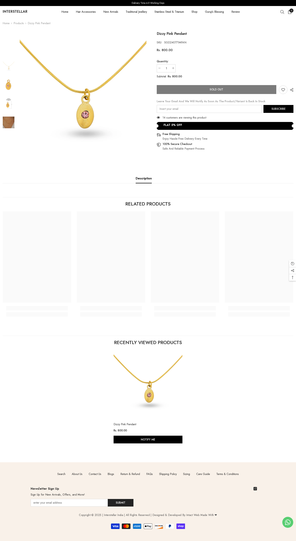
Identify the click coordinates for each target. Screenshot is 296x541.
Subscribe (279, 109)
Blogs (111, 474)
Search (61, 474)
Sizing (186, 474)
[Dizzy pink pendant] (148, 384)
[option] (148, 3)
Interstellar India (113, 515)
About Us (77, 474)
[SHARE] (290, 90)
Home (6, 23)
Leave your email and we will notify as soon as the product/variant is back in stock (211, 101)
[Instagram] (255, 489)
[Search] (282, 12)
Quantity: (163, 61)
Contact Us (95, 474)
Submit (120, 503)
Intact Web (193, 515)
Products (19, 23)
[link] (283, 89)
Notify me (148, 440)
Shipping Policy (168, 474)
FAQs (149, 474)
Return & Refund (130, 474)
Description (144, 178)
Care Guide (203, 474)
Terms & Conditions (227, 474)
